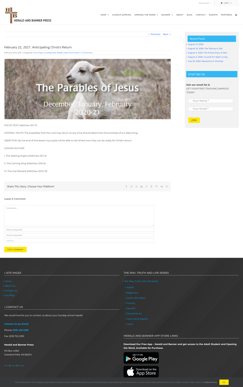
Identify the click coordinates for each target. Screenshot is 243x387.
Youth (130, 324)
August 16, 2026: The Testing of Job (205, 48)
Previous (155, 34)
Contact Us (11, 290)
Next (165, 34)
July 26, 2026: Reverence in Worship (205, 61)
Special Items (134, 313)
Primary (131, 303)
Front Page (38, 53)
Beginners (132, 292)
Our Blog (10, 295)
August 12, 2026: (196, 44)
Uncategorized (49, 53)
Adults (130, 287)
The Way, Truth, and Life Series (141, 281)
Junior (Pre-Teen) (136, 298)
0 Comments (87, 53)
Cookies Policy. (210, 382)
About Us (10, 286)
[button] (236, 15)
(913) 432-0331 (20, 330)
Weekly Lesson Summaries (68, 53)
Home (8, 281)
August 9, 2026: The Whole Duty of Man (207, 52)
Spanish (131, 308)
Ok (224, 382)
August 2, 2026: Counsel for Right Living (208, 57)
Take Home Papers (137, 319)
